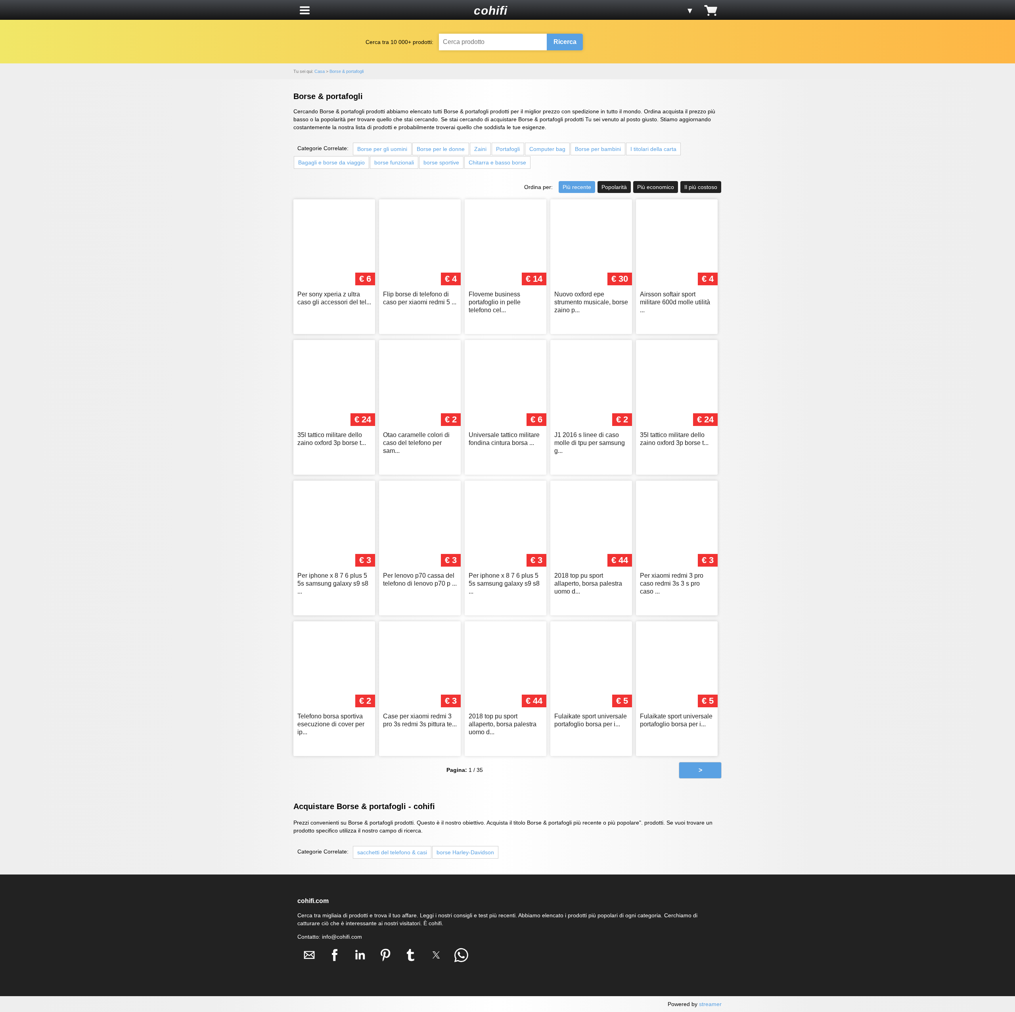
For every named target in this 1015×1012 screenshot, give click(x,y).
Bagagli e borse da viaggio (331, 162)
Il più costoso (700, 187)
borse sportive (441, 162)
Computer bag (547, 149)
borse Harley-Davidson (465, 852)
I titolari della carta (653, 149)
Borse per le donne (441, 149)
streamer (710, 1004)
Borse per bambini (598, 149)
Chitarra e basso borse (497, 162)
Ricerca (564, 41)
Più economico (655, 187)
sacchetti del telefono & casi (392, 852)
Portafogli (508, 149)
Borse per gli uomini (382, 149)
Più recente (577, 187)
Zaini (480, 149)
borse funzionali (394, 162)
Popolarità (614, 187)
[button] (305, 10)
